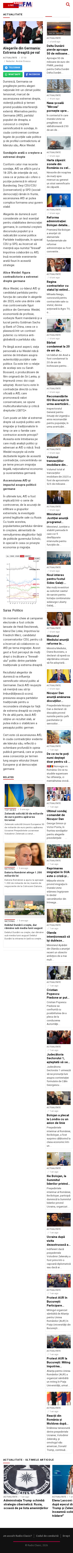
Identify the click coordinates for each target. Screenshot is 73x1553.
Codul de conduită (47, 1536)
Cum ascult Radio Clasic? (16, 1536)
